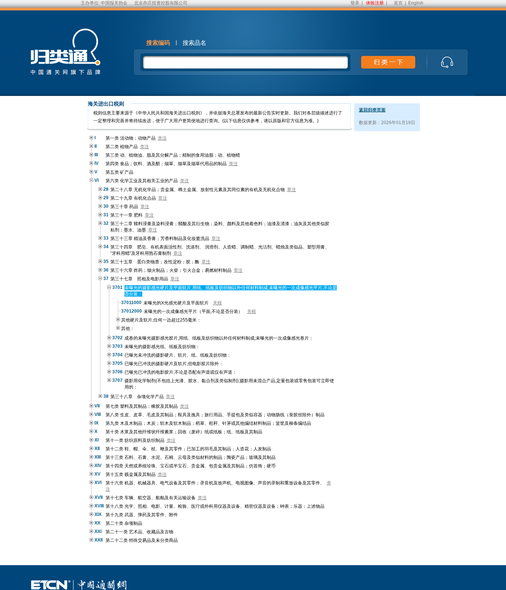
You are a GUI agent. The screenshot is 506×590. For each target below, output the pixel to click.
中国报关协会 (114, 3)
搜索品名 (194, 43)
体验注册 (375, 3)
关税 (217, 303)
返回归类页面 (372, 110)
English (415, 3)
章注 (291, 189)
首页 (398, 3)
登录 (354, 3)
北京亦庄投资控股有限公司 (160, 3)
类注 (162, 138)
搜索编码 (158, 43)
